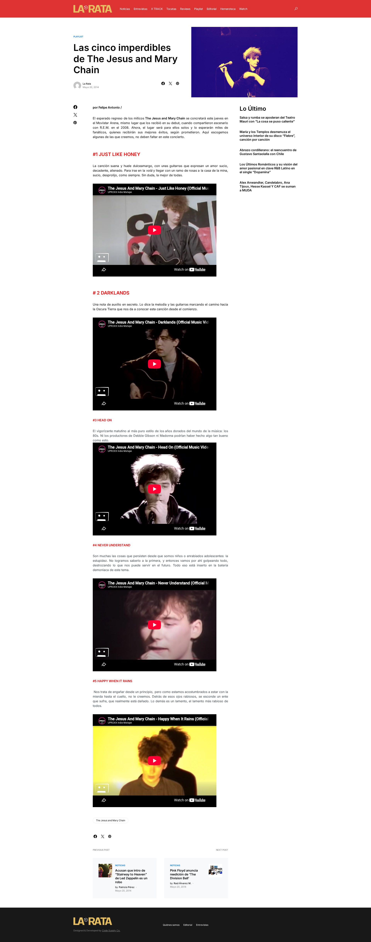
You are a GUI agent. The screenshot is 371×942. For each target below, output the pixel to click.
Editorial (187, 924)
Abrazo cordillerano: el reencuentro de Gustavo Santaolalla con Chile (268, 152)
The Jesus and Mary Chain (110, 820)
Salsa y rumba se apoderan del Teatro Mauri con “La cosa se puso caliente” (267, 119)
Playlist (78, 36)
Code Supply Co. (111, 930)
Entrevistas (202, 924)
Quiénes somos (171, 924)
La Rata (87, 83)
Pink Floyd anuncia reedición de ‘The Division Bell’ (184, 874)
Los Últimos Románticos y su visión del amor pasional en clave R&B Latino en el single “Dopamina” (268, 168)
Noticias (120, 865)
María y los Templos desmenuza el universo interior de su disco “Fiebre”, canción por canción (267, 135)
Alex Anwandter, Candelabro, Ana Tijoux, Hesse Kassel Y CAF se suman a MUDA (268, 186)
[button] (296, 8)
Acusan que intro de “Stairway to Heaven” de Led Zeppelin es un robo (131, 876)
